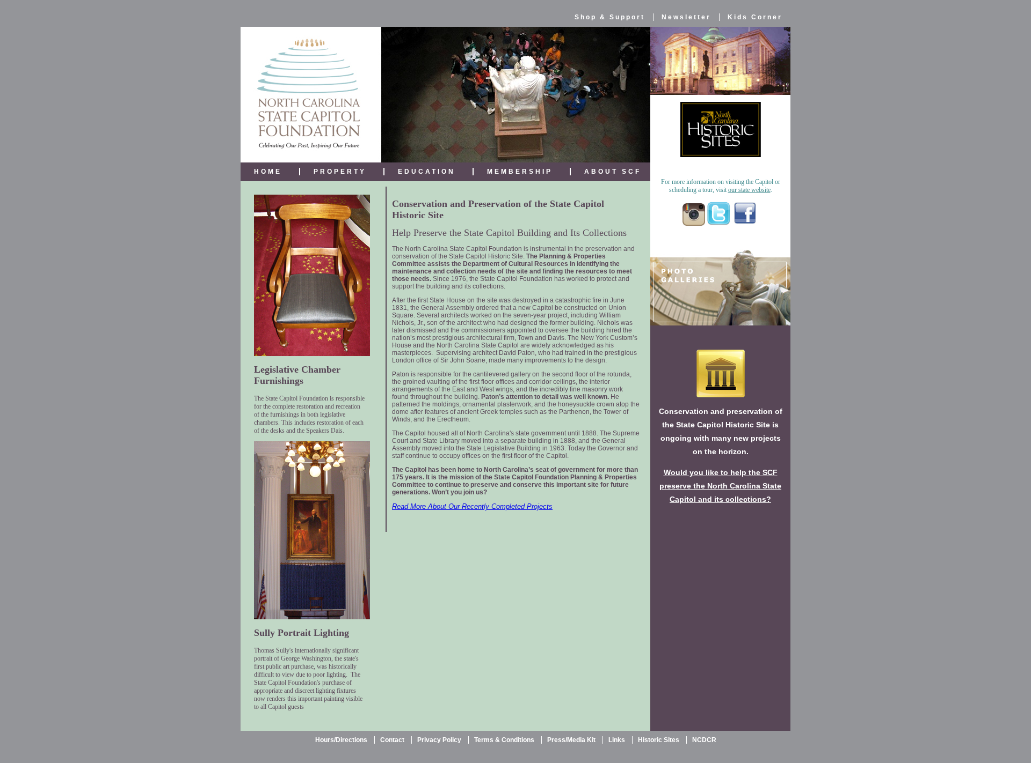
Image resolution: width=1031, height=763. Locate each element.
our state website (749, 190)
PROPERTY (340, 171)
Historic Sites (658, 740)
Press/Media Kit (571, 740)
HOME (268, 171)
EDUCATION (426, 171)
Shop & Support (610, 17)
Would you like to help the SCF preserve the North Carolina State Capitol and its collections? (720, 485)
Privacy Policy (439, 740)
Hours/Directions (341, 740)
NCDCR (704, 740)
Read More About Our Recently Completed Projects (472, 506)
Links (616, 740)
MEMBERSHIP (520, 171)
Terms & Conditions (504, 740)
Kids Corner (755, 17)
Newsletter (686, 17)
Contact (392, 740)
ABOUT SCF (612, 171)
